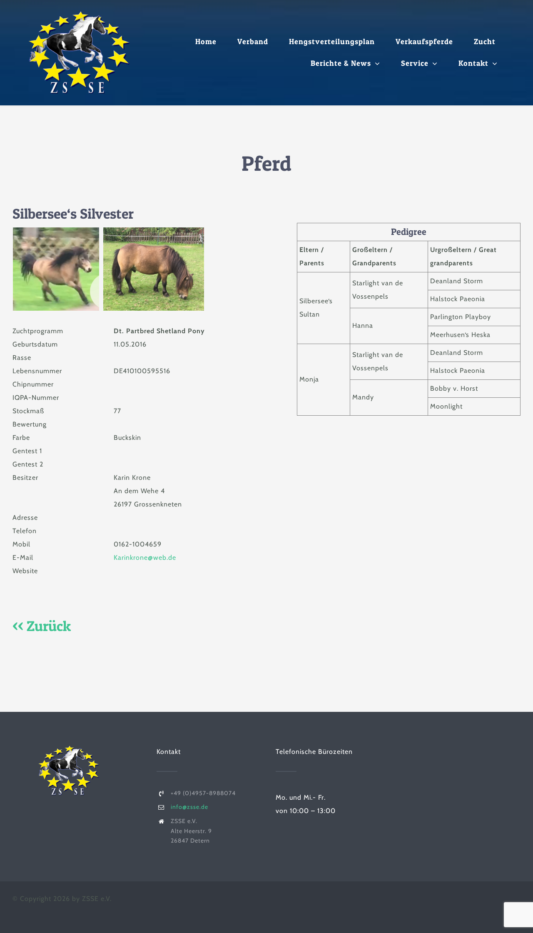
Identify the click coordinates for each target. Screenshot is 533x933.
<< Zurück (41, 625)
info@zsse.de (189, 807)
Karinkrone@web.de (145, 557)
